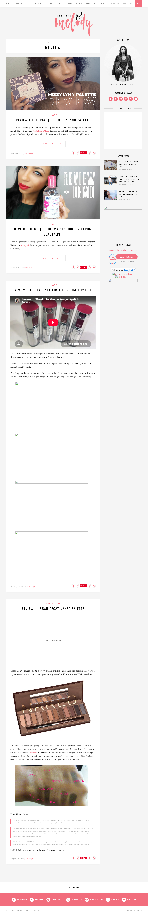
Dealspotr (131, 261)
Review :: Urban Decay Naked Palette (53, 608)
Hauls (79, 3)
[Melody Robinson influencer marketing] (112, 263)
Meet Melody (22, 3)
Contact (37, 3)
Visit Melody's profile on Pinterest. (123, 250)
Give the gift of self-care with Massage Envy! (129, 164)
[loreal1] (53, 384)
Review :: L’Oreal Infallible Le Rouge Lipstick (53, 289)
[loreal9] (53, 533)
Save (84, 153)
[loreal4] (53, 482)
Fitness (60, 3)
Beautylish (24, 245)
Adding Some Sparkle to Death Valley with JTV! (129, 194)
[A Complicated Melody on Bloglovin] (123, 271)
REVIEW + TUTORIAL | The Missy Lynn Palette (53, 119)
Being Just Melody (95, 3)
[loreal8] (53, 435)
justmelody (29, 153)
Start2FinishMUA (41, 130)
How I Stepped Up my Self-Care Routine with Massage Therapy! (130, 179)
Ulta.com (33, 752)
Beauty (48, 3)
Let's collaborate (127, 256)
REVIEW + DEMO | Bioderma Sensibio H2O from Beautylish (53, 231)
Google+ (127, 277)
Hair (70, 3)
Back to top (133, 910)
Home (8, 3)
